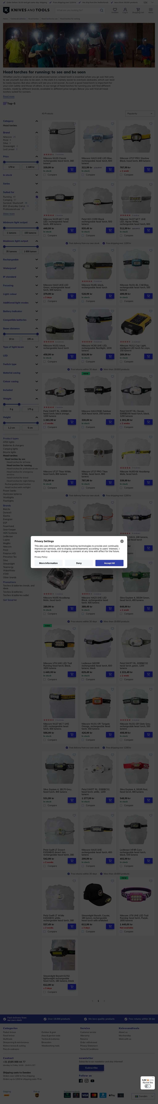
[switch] (148, 1086)
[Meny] (153, 1078)
